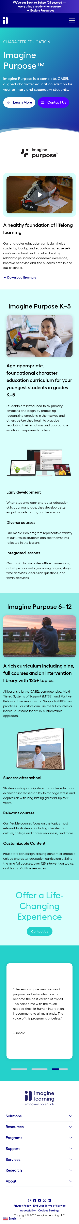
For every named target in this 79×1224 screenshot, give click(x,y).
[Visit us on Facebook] (34, 1200)
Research (14, 1170)
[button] (70, 1117)
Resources (15, 1126)
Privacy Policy (22, 1205)
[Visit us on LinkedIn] (49, 1200)
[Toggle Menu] (72, 20)
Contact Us (39, 931)
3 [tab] (54, 1070)
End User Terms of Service (49, 1205)
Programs (14, 1137)
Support (13, 1148)
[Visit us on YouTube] (39, 1200)
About (11, 1181)
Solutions (14, 1116)
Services (13, 1159)
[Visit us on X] (44, 1200)
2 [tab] (33, 1070)
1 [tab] (13, 1070)
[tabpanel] (39, 1011)
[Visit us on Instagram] (29, 1200)
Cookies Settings (48, 1210)
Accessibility (28, 1210)
